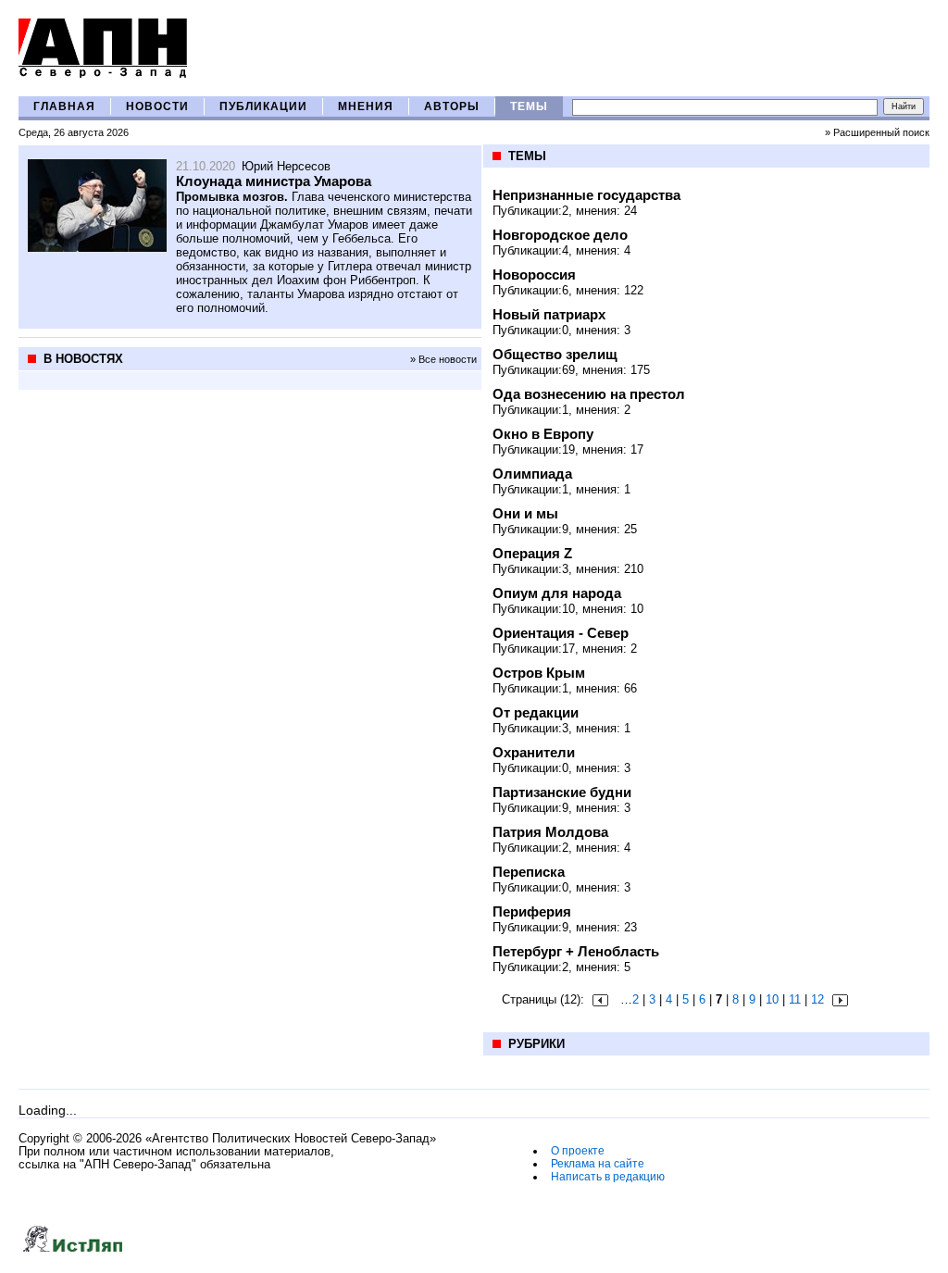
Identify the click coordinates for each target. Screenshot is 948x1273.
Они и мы (525, 513)
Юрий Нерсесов (286, 166)
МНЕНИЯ (365, 106)
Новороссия (534, 274)
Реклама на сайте (597, 1163)
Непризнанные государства (586, 195)
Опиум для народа (557, 593)
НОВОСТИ (157, 106)
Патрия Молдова (550, 832)
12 (817, 999)
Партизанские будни (562, 792)
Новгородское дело (560, 235)
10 (772, 999)
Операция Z (532, 553)
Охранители (534, 752)
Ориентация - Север (561, 633)
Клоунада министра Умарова (273, 181)
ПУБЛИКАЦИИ (263, 106)
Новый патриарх (549, 314)
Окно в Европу (543, 434)
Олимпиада (532, 473)
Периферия (532, 911)
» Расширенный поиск (877, 132)
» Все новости (443, 359)
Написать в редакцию (608, 1176)
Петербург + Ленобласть (576, 951)
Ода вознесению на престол (589, 394)
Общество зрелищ (555, 354)
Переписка (529, 872)
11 (795, 999)
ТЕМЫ (529, 106)
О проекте (578, 1150)
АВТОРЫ (452, 106)
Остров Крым (539, 672)
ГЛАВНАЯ (64, 106)
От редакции (536, 712)
